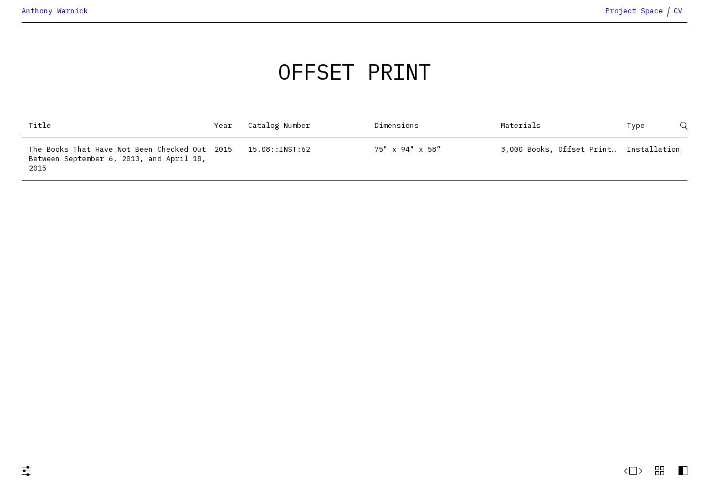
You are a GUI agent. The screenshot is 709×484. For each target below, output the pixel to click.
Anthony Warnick (55, 11)
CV (678, 11)
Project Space (634, 11)
